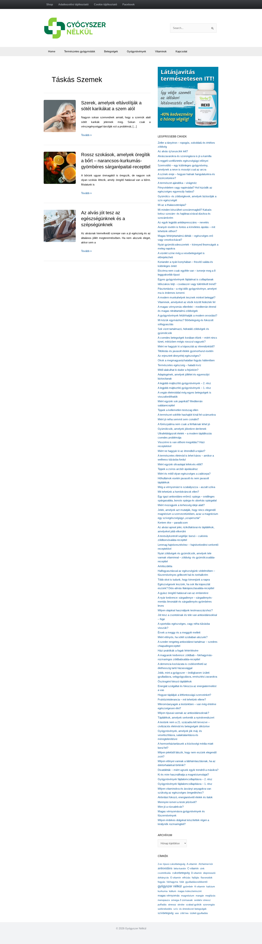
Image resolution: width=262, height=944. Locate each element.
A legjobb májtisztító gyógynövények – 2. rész (184, 383)
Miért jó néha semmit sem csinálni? (178, 419)
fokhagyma (172, 882)
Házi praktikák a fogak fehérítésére (178, 650)
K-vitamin (199, 886)
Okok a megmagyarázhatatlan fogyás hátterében (186, 360)
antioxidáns (165, 868)
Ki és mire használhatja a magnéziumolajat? (183, 774)
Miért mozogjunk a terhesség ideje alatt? (181, 505)
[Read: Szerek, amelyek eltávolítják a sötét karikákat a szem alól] (68, 115)
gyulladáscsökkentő (196, 881)
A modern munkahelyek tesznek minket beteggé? (186, 297)
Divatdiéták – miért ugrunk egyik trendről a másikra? (188, 769)
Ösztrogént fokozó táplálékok (175, 681)
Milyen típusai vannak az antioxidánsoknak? (183, 712)
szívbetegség (165, 913)
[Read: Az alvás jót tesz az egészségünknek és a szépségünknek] (68, 225)
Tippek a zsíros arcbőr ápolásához (178, 468)
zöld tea (184, 913)
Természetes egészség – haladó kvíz (179, 365)
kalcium (210, 886)
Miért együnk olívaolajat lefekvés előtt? (180, 464)
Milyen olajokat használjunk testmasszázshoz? (185, 610)
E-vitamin (175, 877)
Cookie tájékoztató (105, 4)
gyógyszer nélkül (170, 886)
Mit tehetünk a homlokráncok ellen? (178, 491)
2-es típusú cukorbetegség (171, 864)
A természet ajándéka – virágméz (177, 182)
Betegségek (111, 51)
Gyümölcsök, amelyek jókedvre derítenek (182, 428)
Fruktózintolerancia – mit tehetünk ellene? (182, 699)
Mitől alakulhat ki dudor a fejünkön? (178, 369)
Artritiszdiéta (165, 566)
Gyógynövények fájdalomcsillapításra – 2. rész (185, 779)
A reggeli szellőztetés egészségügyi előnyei (183, 160)
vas (177, 913)
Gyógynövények (136, 51)
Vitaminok (161, 51)
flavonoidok (206, 877)
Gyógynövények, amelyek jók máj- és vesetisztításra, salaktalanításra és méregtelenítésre (180, 734)
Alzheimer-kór (206, 864)
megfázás (210, 895)
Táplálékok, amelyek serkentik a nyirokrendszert (186, 717)
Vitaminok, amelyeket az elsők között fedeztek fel (186, 302)
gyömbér (188, 886)
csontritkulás (164, 873)
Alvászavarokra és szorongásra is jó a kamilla (184, 156)
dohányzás (163, 877)
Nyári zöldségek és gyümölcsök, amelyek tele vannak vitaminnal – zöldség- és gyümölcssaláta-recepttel (186, 557)
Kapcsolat (181, 51)
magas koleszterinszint (190, 891)
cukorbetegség (181, 872)
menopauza (164, 900)
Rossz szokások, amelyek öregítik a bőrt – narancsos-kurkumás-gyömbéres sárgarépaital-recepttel (115, 160)
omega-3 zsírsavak (182, 900)
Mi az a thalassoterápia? (172, 204)
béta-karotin (180, 868)
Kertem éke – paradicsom (173, 522)
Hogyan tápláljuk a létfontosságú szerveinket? (184, 694)
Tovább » (86, 135)
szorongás (209, 904)
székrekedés (165, 908)
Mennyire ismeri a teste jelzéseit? (177, 802)
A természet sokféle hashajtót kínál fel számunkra (187, 414)
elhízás (186, 877)
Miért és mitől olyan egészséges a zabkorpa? (184, 473)
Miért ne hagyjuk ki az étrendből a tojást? (181, 450)
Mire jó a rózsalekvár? (171, 806)
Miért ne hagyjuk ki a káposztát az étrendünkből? (186, 346)
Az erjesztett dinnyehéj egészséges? (179, 355)
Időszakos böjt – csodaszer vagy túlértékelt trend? (187, 284)
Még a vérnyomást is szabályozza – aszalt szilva (186, 487)
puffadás (162, 904)
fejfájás (195, 877)
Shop (49, 4)
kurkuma (163, 891)
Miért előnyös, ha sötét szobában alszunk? (182, 637)
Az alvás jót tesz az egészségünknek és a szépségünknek (103, 218)
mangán (200, 895)
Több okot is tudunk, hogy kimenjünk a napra (184, 579)
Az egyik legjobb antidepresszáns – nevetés (183, 222)
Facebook (128, 4)
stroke (181, 904)
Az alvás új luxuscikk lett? (173, 151)
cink (202, 868)
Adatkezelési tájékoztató (73, 4)
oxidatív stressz (202, 900)
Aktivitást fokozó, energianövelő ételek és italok (185, 797)
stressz (172, 904)
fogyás (161, 882)
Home (51, 51)
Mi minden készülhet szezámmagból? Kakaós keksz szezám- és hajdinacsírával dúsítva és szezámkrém (185, 213)
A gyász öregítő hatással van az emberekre (183, 592)
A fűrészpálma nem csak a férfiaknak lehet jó (184, 424)
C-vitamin (193, 868)
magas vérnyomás (169, 895)
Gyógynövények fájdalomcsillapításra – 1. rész (185, 783)
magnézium (187, 895)
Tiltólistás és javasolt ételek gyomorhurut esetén (185, 351)
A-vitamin (192, 864)
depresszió (209, 872)
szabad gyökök (194, 904)
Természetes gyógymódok (79, 51)
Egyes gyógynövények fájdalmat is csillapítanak (186, 279)
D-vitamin (196, 873)
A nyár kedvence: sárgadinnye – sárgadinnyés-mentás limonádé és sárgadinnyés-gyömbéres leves (185, 601)
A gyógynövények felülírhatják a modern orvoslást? (187, 315)
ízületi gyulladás (199, 913)
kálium (172, 891)
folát (181, 882)
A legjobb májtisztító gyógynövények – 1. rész (184, 387)
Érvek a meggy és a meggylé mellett (179, 632)
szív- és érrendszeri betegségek (190, 909)
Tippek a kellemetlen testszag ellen (178, 410)
